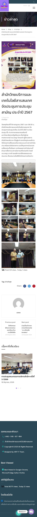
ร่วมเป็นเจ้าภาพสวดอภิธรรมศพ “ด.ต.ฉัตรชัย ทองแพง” (27, 329)
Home (3, 29)
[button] (25, 6)
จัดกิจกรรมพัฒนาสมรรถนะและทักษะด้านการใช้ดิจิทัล (10, 329)
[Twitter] (29, 286)
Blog (9, 29)
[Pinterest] (33, 286)
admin (18, 313)
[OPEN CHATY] (31, 510)
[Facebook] (24, 286)
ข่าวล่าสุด (17, 29)
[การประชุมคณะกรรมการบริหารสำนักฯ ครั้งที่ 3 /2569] (17, 363)
